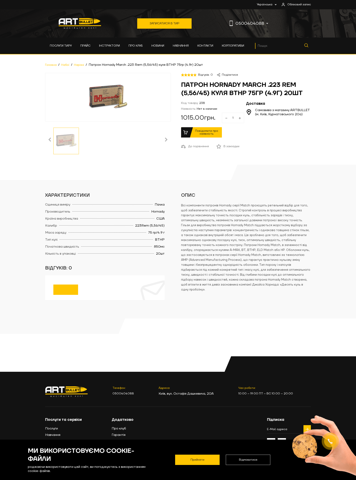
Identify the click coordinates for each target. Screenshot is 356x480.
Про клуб (136, 46)
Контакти (205, 46)
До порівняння (198, 146)
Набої (65, 65)
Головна (51, 65)
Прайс (85, 46)
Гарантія (118, 435)
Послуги (51, 428)
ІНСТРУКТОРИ (109, 46)
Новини (157, 46)
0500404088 (249, 23)
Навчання (181, 46)
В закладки (231, 146)
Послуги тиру (61, 46)
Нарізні (79, 65)
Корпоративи (233, 46)
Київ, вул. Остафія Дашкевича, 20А (186, 394)
